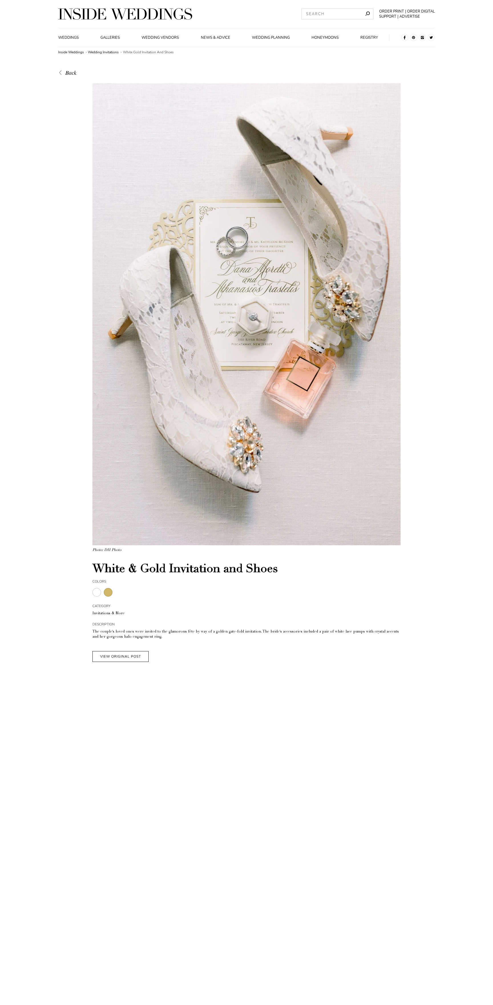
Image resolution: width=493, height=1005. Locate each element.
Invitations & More (108, 613)
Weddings (68, 37)
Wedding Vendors (160, 37)
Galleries (110, 37)
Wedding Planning (271, 37)
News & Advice (215, 37)
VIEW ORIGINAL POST (120, 656)
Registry (369, 37)
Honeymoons (325, 37)
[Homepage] (125, 14)
